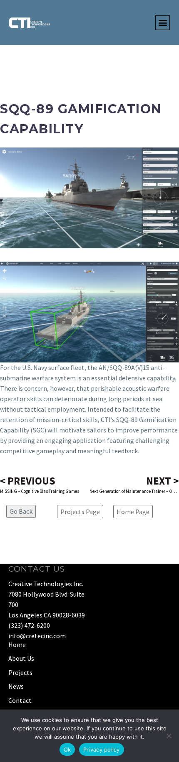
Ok (67, 749)
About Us (21, 658)
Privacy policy (101, 749)
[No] (168, 736)
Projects (20, 672)
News (16, 686)
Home (17, 644)
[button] (162, 22)
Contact (20, 700)
